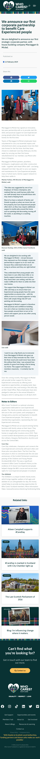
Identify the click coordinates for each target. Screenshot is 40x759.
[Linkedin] (23, 706)
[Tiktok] (16, 706)
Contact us (20, 729)
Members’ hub (8, 719)
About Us (20, 719)
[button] (11, 77)
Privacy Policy (14, 732)
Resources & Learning (27, 724)
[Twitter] (31, 706)
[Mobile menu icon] (34, 6)
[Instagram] (10, 706)
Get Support (9, 715)
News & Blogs (10, 724)
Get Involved (32, 719)
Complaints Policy (25, 732)
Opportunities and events (26, 715)
